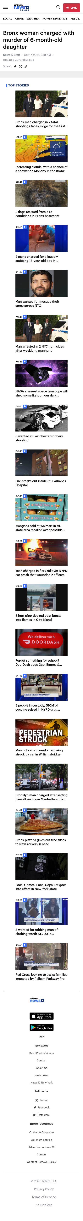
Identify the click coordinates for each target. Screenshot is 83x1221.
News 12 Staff (11, 55)
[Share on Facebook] (15, 66)
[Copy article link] (25, 66)
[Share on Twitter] (20, 66)
